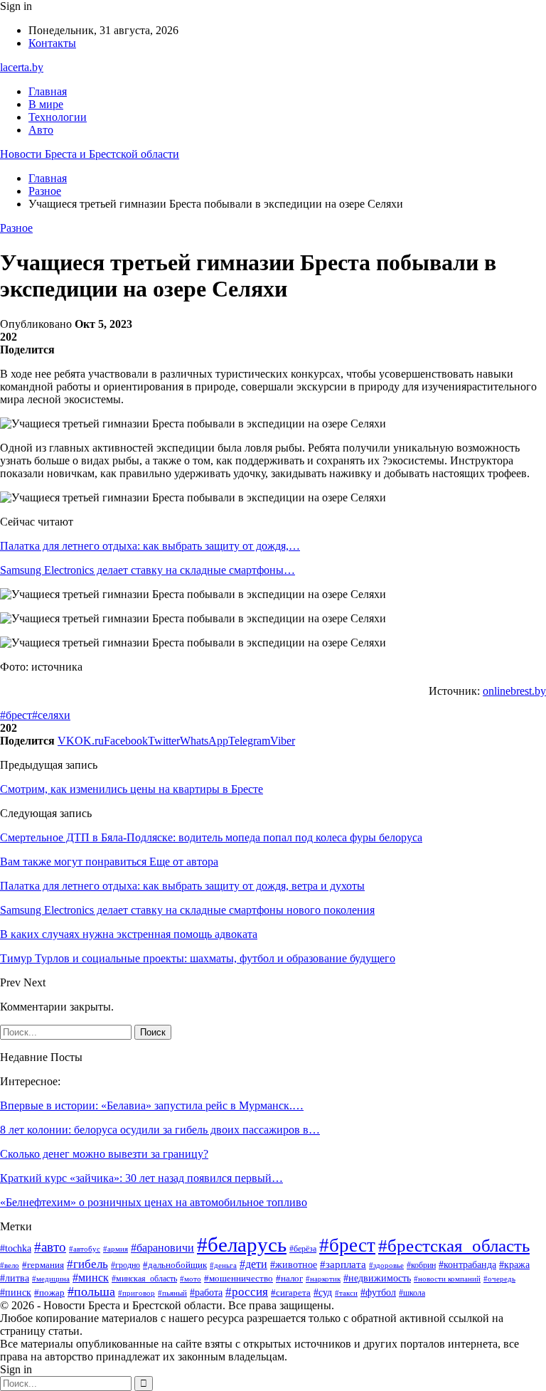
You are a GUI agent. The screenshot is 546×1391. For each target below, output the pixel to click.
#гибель (87, 1264)
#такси (346, 1293)
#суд (323, 1292)
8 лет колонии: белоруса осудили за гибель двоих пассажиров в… (160, 1130)
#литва (14, 1278)
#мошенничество (238, 1278)
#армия (115, 1249)
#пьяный (172, 1293)
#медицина (51, 1278)
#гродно (125, 1265)
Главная (47, 91)
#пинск (15, 1292)
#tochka (15, 1248)
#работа (206, 1292)
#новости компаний (447, 1278)
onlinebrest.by (514, 691)
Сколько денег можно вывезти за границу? (104, 1154)
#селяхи (51, 715)
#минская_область (144, 1279)
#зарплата (343, 1264)
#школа (412, 1293)
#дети (253, 1264)
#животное (293, 1264)
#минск (91, 1278)
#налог (289, 1278)
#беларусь (242, 1244)
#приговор (136, 1293)
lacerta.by (21, 67)
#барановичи (162, 1248)
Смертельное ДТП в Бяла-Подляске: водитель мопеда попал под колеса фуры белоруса (211, 837)
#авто (50, 1247)
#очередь (499, 1279)
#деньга (223, 1265)
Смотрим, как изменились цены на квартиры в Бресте (131, 789)
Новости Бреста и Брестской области (89, 154)
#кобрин (421, 1265)
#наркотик (323, 1278)
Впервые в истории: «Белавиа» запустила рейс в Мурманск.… (152, 1105)
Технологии (57, 117)
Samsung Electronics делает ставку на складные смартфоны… (147, 570)
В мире (45, 104)
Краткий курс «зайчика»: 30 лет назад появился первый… (141, 1178)
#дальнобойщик (175, 1264)
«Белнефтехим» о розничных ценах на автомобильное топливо (153, 1202)
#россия (246, 1292)
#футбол (378, 1292)
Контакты (52, 43)
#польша (91, 1291)
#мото (190, 1278)
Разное (16, 228)
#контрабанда (467, 1264)
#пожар (49, 1293)
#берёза (302, 1249)
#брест (16, 715)
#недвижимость (377, 1278)
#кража (514, 1264)
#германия (43, 1264)
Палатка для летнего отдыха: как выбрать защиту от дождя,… (150, 546)
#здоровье (386, 1265)
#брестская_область (454, 1245)
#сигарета (291, 1293)
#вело (9, 1265)
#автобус (84, 1249)
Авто (40, 130)
